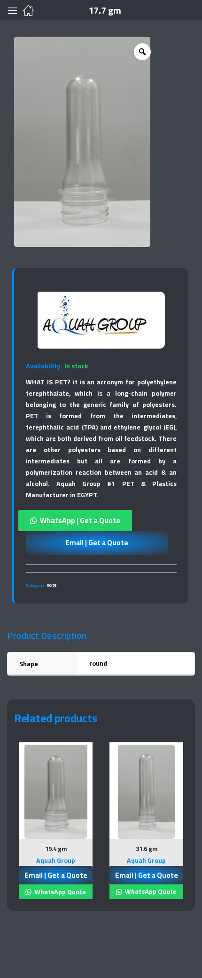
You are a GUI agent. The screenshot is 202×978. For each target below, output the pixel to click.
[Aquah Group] (95, 320)
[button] (101, 520)
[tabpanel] (55, 824)
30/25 (51, 585)
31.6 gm (146, 848)
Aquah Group (55, 860)
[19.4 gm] (56, 792)
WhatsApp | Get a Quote (80, 520)
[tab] (101, 568)
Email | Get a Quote (96, 542)
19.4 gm (56, 848)
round (98, 663)
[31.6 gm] (146, 791)
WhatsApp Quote (59, 892)
